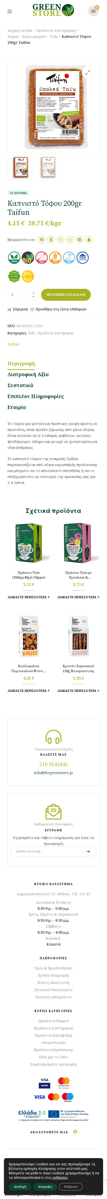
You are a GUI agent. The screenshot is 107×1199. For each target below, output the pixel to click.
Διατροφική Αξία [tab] (28, 374)
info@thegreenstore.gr (53, 772)
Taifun (13, 344)
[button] (87, 72)
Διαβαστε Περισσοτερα (27, 597)
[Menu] (13, 11)
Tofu (54, 36)
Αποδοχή (20, 1187)
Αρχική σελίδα (19, 30)
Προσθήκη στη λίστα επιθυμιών (61, 309)
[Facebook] (75, 1132)
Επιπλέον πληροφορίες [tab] (35, 396)
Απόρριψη (45, 1187)
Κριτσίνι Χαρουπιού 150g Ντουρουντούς (78, 668)
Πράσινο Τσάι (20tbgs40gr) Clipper (28, 575)
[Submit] (88, 851)
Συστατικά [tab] (20, 385)
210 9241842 (53, 764)
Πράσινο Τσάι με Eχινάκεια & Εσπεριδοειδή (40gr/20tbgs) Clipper (78, 576)
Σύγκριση (20, 309)
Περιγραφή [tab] (21, 363)
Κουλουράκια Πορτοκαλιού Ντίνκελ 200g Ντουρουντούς (28, 669)
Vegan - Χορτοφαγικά (26, 36)
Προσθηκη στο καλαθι (66, 295)
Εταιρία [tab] (16, 407)
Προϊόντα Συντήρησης (56, 30)
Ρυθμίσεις (71, 1187)
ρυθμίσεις (60, 1177)
